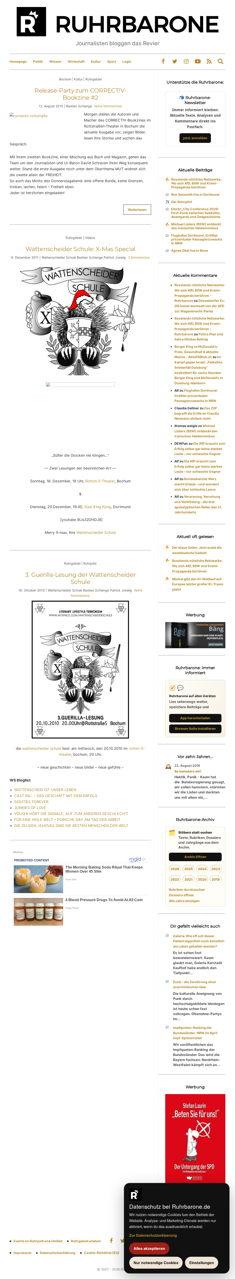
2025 (188, 869)
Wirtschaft (76, 61)
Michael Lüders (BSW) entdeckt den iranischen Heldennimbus (196, 226)
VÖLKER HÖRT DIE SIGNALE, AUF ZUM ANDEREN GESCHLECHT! (71, 813)
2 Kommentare (139, 257)
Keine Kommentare (108, 106)
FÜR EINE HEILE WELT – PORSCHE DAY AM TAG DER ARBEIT (67, 819)
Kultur (96, 61)
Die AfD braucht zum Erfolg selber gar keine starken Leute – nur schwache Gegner (199, 448)
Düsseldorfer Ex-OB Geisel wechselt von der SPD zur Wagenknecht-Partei (199, 306)
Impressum (22, 1253)
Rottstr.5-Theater (100, 481)
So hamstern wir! (187, 771)
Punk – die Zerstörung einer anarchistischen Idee (194, 984)
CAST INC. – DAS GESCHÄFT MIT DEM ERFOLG (55, 795)
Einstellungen (201, 1262)
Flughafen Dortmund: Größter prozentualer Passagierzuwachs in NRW (196, 239)
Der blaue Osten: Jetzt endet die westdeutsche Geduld (197, 550)
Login (126, 61)
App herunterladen (195, 718)
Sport (111, 61)
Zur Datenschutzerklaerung (153, 1235)
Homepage (18, 61)
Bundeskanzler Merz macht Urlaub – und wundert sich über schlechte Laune (196, 484)
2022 (175, 879)
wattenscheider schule (41, 748)
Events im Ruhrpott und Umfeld (38, 1241)
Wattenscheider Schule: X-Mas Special (80, 249)
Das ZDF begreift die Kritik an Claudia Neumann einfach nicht (196, 413)
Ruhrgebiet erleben (86, 1241)
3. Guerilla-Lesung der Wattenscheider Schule (80, 578)
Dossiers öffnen (181, 895)
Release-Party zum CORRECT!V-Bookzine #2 (80, 94)
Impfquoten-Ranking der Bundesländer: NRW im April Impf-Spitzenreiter (195, 1033)
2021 (189, 879)
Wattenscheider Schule (96, 532)
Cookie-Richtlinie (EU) (101, 1253)
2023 (215, 869)
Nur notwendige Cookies (156, 1262)
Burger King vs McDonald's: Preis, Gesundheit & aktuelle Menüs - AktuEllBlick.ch (196, 352)
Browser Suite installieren (195, 728)
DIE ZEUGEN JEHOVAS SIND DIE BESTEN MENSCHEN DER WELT (71, 825)
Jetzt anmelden (195, 138)
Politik (38, 61)
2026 (175, 869)
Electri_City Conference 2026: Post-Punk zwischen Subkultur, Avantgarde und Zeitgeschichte (196, 213)
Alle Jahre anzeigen (184, 901)
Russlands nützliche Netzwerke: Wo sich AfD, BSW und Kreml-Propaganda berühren (196, 183)
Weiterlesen (137, 210)
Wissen (55, 61)
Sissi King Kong (97, 506)
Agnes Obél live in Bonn (189, 250)
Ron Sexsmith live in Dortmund (195, 194)
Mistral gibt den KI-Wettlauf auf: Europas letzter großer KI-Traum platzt (197, 584)
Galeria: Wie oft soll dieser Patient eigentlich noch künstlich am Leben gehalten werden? (198, 941)
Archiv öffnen (195, 857)
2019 (216, 879)
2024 (202, 869)
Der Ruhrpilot (181, 202)
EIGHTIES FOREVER (31, 801)
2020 (202, 879)
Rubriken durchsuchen (187, 889)
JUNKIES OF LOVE (30, 807)
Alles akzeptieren (149, 1248)
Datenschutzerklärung (57, 1253)
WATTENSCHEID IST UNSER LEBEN (45, 789)
